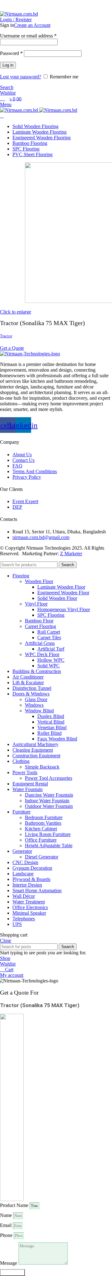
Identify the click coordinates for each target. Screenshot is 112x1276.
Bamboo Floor (39, 620)
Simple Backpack (42, 766)
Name (6, 1215)
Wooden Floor (39, 581)
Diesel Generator (41, 856)
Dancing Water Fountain (49, 795)
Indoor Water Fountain (47, 800)
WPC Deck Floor (42, 654)
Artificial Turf (50, 648)
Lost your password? (20, 76)
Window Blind (39, 710)
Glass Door (36, 699)
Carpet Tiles (49, 637)
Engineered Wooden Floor (63, 592)
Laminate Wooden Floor (61, 587)
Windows (34, 705)
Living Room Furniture (48, 834)
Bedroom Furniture (44, 817)
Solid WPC (48, 665)
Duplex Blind (50, 716)
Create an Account (32, 25)
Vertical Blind (50, 722)
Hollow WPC (50, 660)
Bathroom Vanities (43, 823)
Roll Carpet (48, 632)
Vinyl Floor (36, 603)
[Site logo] (19, 14)
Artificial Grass (40, 643)
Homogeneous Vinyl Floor (63, 609)
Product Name (15, 1205)
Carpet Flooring (40, 626)
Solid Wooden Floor (57, 598)
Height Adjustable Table (48, 845)
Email (6, 1225)
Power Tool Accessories (48, 778)
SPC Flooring (50, 615)
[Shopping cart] (2, 115)
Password (11, 53)
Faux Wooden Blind (57, 738)
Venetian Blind (52, 727)
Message (9, 1263)
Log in (7, 65)
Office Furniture (41, 840)
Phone (7, 1235)
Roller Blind (49, 733)
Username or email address (28, 35)
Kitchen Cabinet (41, 828)
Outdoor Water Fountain (49, 806)
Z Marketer (71, 553)
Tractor (6, 336)
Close (5, 940)
